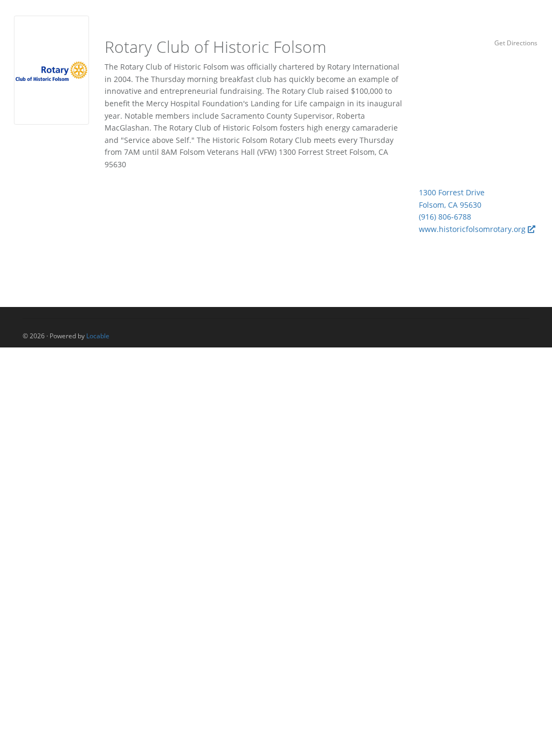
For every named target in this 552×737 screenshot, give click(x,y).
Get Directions (515, 42)
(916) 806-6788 (445, 216)
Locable (97, 335)
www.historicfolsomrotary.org (473, 229)
